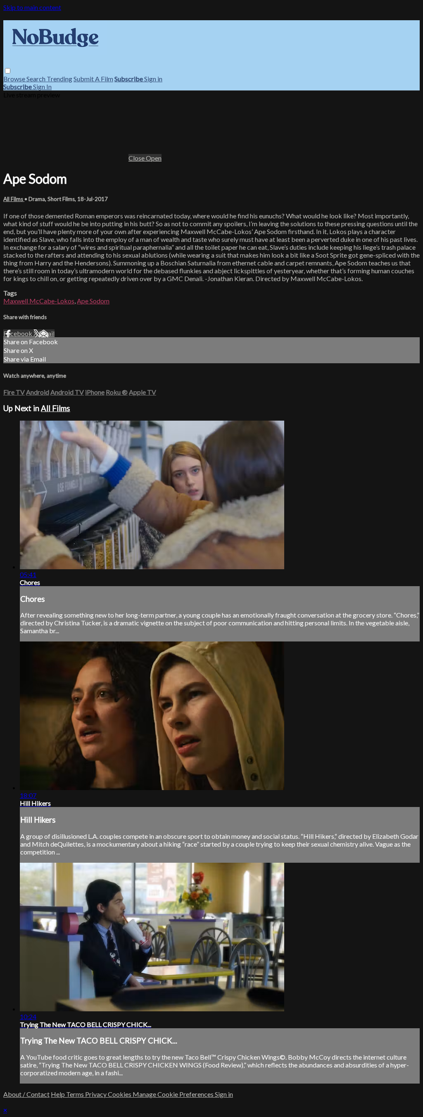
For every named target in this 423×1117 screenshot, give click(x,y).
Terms (75, 1094)
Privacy (96, 1094)
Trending (59, 79)
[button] (7, 70)
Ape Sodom (93, 301)
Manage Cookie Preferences (174, 1094)
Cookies (120, 1094)
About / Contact (26, 1094)
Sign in (153, 79)
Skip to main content (32, 7)
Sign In (42, 86)
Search (36, 79)
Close (137, 158)
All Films (13, 199)
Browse (14, 79)
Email (47, 333)
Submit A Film (93, 79)
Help (58, 1094)
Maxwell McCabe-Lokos (38, 301)
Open (154, 158)
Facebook (18, 333)
